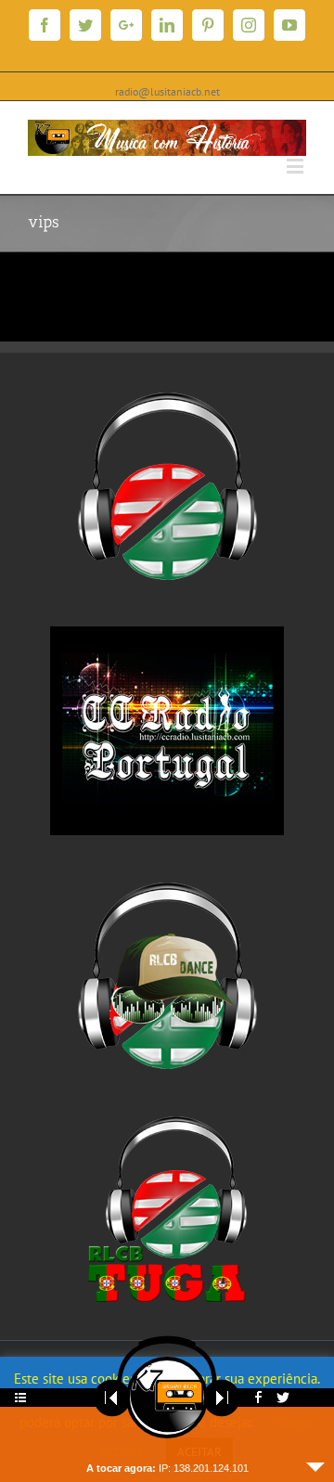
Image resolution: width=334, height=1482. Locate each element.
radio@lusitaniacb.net (167, 91)
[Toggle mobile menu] (296, 165)
